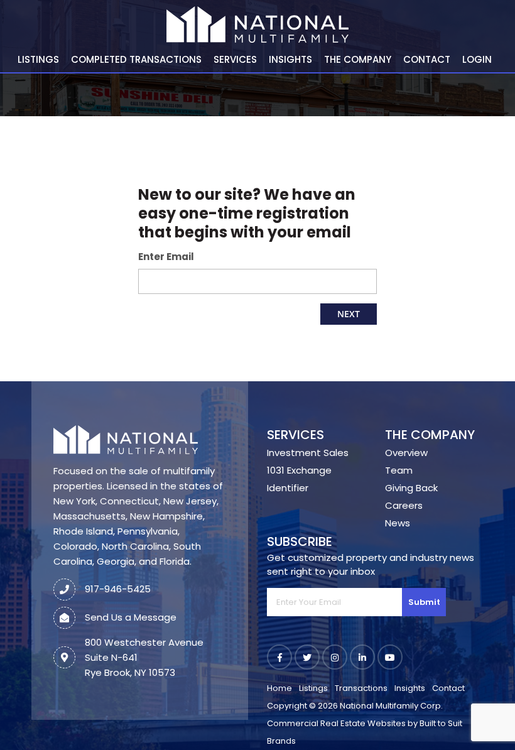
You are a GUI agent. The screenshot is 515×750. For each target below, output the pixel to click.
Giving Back (411, 487)
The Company (357, 59)
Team (399, 470)
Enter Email (166, 256)
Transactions (361, 688)
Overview (406, 452)
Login (477, 59)
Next (348, 314)
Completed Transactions (136, 59)
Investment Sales (308, 452)
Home (279, 688)
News (397, 523)
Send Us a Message (130, 617)
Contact (426, 59)
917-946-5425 (118, 588)
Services (235, 59)
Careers (404, 505)
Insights (290, 59)
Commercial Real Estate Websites (336, 723)
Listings (38, 59)
